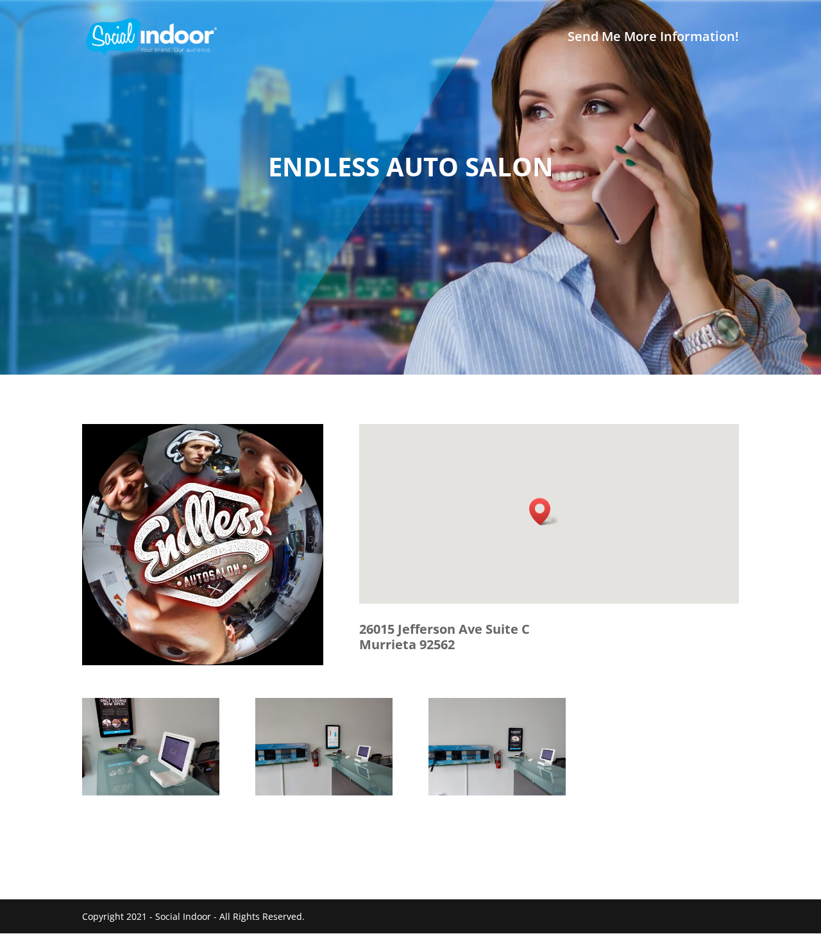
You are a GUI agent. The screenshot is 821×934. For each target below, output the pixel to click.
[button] (544, 511)
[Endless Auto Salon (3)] (497, 795)
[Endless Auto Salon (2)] (324, 795)
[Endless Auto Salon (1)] (150, 795)
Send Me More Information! (653, 38)
